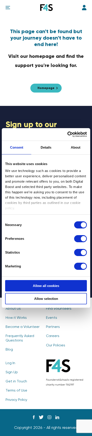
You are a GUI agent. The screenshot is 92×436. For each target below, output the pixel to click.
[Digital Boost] (46, 7)
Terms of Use (16, 390)
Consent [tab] (16, 147)
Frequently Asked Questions (20, 338)
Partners (53, 327)
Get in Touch (16, 381)
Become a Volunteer (23, 327)
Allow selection (46, 299)
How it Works (16, 318)
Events (51, 318)
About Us (13, 309)
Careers (52, 336)
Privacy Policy (16, 400)
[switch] (80, 238)
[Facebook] (34, 417)
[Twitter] (41, 417)
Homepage (46, 88)
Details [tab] (46, 147)
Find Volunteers (58, 309)
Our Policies (55, 345)
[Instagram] (49, 417)
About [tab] (75, 147)
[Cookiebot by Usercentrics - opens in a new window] (67, 134)
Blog (9, 349)
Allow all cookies (46, 286)
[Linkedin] (57, 417)
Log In (84, 7)
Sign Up (12, 372)
